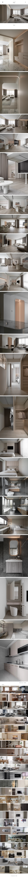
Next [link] (25, 682)
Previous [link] (21, 682)
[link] (14, 2)
